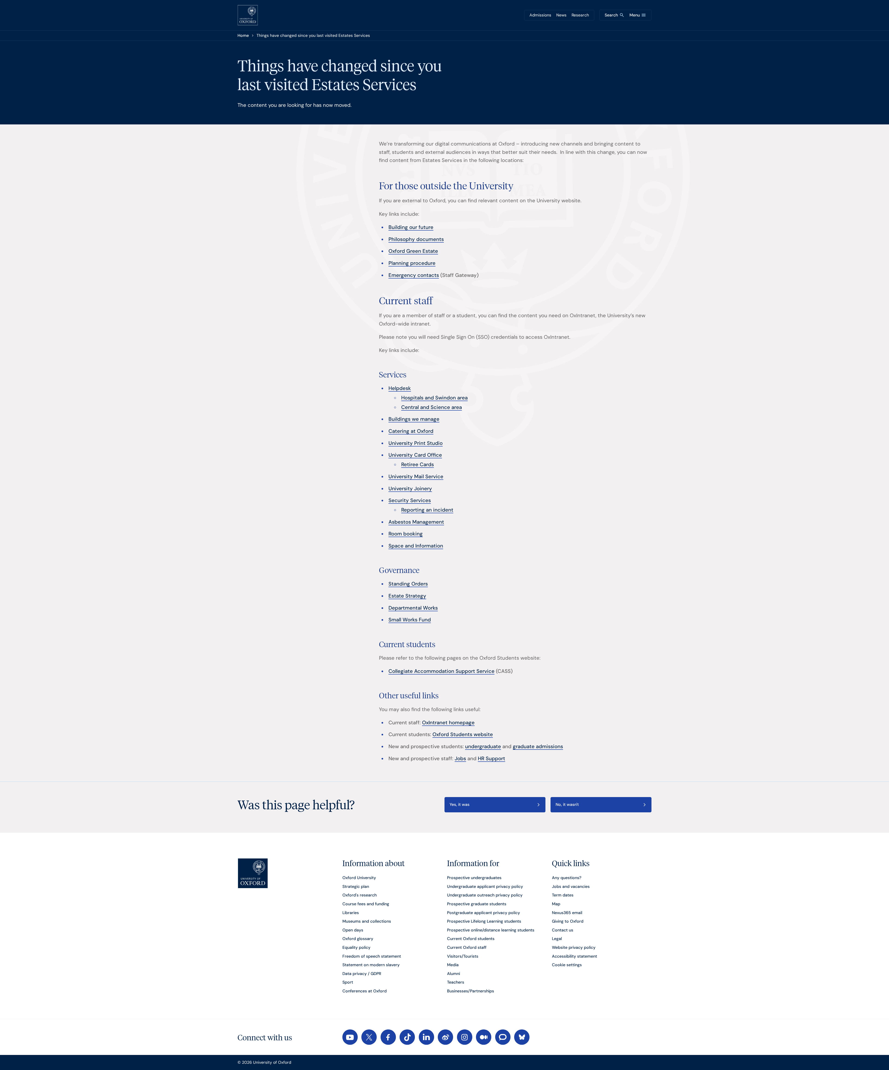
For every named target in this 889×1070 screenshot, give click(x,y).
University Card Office (415, 455)
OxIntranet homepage (448, 722)
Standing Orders (408, 583)
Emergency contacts (413, 275)
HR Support (491, 758)
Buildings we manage (413, 419)
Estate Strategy (407, 595)
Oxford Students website (462, 734)
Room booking (405, 533)
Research (580, 15)
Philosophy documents (416, 239)
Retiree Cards (417, 464)
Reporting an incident (427, 510)
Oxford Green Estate (413, 251)
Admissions (540, 15)
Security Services (409, 500)
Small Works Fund (409, 619)
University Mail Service (415, 476)
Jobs (460, 758)
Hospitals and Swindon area (434, 397)
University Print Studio (415, 443)
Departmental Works (413, 608)
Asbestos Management (416, 522)
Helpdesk (399, 388)
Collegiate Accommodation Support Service (441, 671)
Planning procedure (411, 263)
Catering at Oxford (410, 431)
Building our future (410, 227)
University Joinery (410, 488)
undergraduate (483, 746)
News (561, 15)
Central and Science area (431, 407)
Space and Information (415, 545)
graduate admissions (538, 746)
